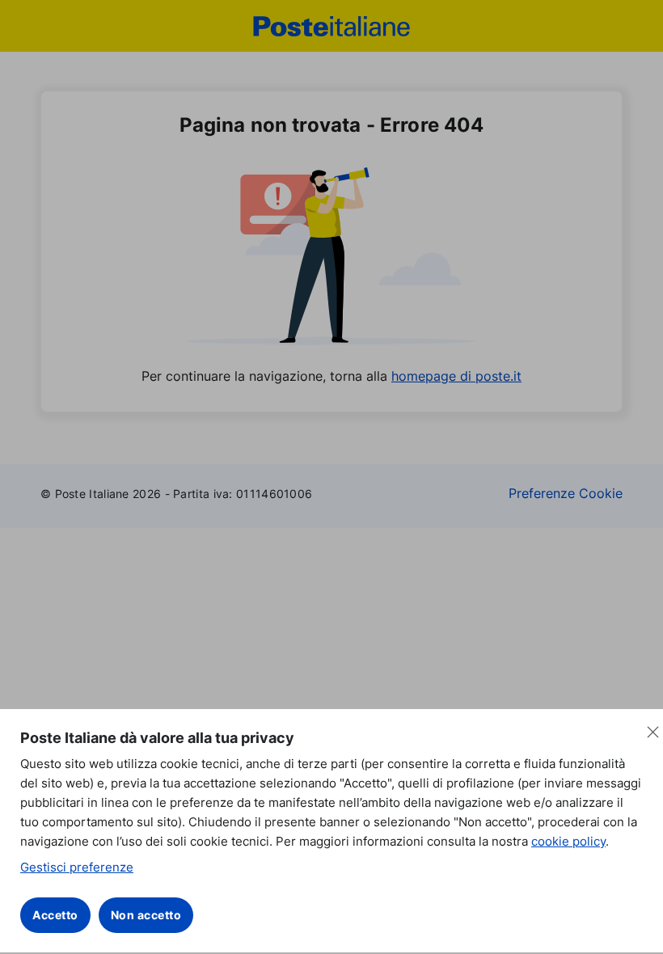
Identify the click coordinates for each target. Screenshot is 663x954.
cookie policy (568, 841)
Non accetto (146, 915)
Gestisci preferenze (76, 867)
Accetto (55, 915)
